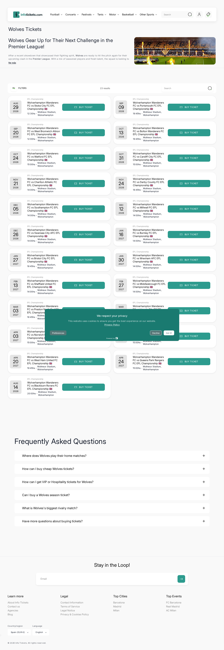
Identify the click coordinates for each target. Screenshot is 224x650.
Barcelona (119, 602)
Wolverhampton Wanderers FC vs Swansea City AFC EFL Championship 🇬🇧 (43, 233)
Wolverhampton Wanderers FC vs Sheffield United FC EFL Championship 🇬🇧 (42, 284)
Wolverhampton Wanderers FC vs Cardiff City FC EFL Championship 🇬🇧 (148, 156)
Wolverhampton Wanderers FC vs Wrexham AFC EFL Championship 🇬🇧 (148, 258)
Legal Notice (67, 610)
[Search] (190, 14)
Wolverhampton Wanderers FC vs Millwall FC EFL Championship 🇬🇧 (148, 207)
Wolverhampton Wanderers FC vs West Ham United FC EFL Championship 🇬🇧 (42, 360)
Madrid (117, 606)
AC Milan (171, 610)
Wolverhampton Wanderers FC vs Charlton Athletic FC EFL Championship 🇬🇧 (42, 182)
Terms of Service (70, 606)
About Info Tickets (18, 602)
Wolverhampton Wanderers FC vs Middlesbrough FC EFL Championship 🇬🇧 (149, 284)
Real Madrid (173, 606)
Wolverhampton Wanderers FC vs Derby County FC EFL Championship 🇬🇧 (148, 182)
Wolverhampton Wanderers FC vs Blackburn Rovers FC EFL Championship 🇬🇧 (42, 385)
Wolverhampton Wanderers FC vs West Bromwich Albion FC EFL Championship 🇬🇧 (43, 131)
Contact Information (71, 602)
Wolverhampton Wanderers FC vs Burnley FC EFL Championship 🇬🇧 (148, 233)
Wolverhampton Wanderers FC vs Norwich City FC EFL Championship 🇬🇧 (42, 334)
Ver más (12, 63)
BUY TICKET (85, 387)
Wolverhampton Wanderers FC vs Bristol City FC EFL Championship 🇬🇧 (42, 258)
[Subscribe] (181, 579)
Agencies (13, 610)
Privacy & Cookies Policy (74, 614)
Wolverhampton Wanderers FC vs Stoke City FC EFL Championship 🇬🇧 (42, 106)
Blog (10, 614)
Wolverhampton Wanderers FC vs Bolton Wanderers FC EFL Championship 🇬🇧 (148, 131)
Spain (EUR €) (18, 632)
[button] (56, 14)
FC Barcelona (173, 602)
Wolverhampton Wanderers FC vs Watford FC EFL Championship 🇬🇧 (42, 156)
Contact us (14, 606)
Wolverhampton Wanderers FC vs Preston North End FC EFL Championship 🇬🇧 (43, 309)
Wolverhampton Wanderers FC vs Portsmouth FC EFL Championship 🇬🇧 (148, 106)
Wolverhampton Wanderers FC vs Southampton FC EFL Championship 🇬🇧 (42, 207)
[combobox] (174, 14)
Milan (116, 610)
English (39, 632)
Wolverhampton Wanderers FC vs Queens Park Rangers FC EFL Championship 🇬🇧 (148, 360)
